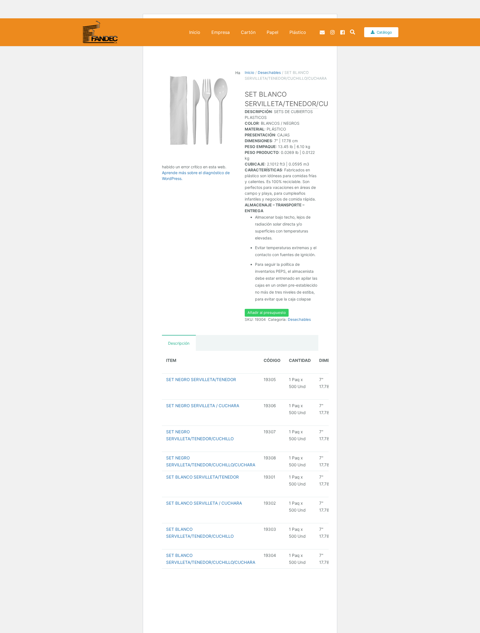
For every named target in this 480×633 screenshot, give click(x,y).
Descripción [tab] (178, 343)
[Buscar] (352, 32)
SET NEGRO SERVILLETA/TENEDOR (201, 379)
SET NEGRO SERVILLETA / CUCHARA (202, 405)
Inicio (249, 72)
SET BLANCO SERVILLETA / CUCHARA (204, 503)
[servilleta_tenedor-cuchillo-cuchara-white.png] (199, 110)
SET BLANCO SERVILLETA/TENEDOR (202, 477)
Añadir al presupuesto (267, 312)
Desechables (269, 72)
